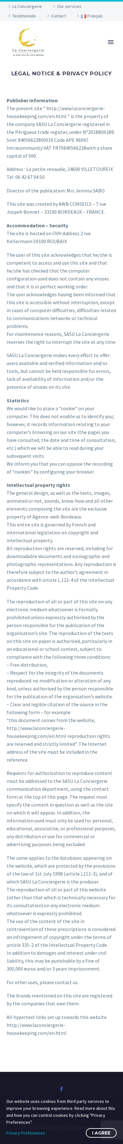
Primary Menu (110, 42)
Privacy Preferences (25, 1133)
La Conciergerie (27, 6)
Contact (58, 16)
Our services (69, 6)
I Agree (101, 1133)
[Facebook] (61, 1089)
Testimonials (24, 16)
